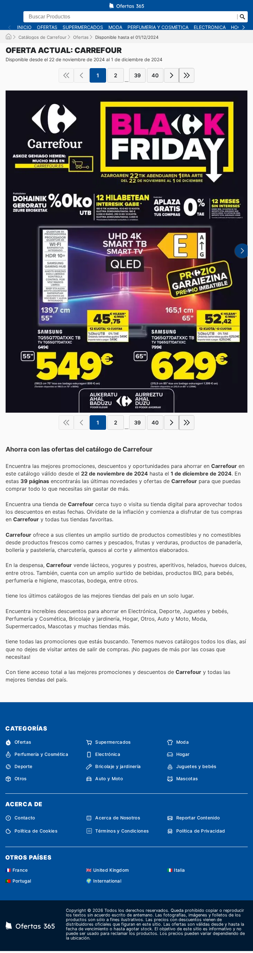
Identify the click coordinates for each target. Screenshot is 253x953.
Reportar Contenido (198, 817)
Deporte (23, 766)
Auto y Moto (109, 778)
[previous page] (81, 75)
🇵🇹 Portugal (18, 881)
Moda (115, 27)
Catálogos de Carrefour (42, 37)
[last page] (186, 75)
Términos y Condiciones (122, 831)
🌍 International (103, 881)
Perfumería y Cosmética (157, 27)
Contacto (24, 817)
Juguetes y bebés (196, 766)
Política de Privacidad (200, 831)
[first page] (66, 75)
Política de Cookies (35, 831)
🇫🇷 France (16, 870)
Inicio (24, 27)
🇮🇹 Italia (176, 870)
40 (155, 75)
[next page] (171, 75)
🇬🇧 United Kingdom (107, 870)
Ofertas (47, 27)
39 (137, 75)
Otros (20, 778)
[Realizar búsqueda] (242, 17)
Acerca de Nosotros (117, 817)
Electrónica (210, 27)
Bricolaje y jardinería (118, 766)
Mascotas (187, 778)
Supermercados (83, 27)
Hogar (183, 754)
